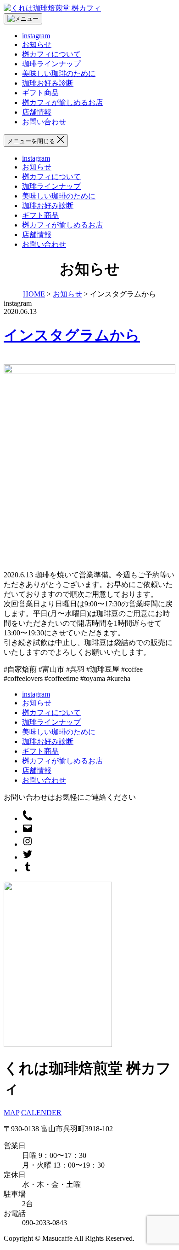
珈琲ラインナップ (51, 64)
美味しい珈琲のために (58, 73)
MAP (11, 1112)
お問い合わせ (44, 122)
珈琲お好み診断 (47, 83)
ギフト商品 (40, 93)
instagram (36, 36)
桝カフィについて (51, 54)
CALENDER (41, 1112)
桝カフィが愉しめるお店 (62, 102)
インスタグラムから (72, 335)
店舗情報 (36, 112)
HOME (34, 294)
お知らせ (36, 44)
